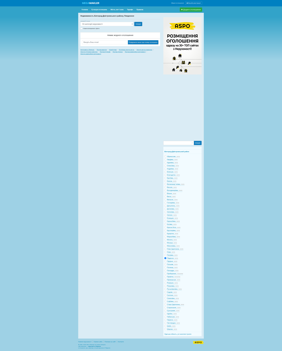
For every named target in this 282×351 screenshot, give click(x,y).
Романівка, (173, 286)
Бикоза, (171, 181)
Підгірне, (172, 261)
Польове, (172, 264)
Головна (85, 9)
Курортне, (172, 233)
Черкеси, (172, 320)
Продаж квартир (102, 50)
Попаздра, (172, 270)
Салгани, (172, 295)
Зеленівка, (172, 212)
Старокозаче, (174, 307)
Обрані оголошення (177, 3)
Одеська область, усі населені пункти (177, 334)
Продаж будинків (105, 52)
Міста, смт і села (117, 9)
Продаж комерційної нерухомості (135, 52)
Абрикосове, (173, 156)
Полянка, (172, 267)
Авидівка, (172, 159)
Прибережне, (175, 273)
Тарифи (130, 9)
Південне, (172, 258)
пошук (138, 24)
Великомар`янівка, (175, 184)
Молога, (172, 240)
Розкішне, (172, 283)
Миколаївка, (173, 246)
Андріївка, (172, 169)
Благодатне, (173, 175)
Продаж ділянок (118, 52)
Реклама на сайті (110, 342)
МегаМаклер (82, 346)
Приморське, (173, 280)
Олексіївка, (173, 166)
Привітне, (173, 277)
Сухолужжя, (173, 310)
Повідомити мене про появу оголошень (143, 42)
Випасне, (172, 199)
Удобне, (172, 314)
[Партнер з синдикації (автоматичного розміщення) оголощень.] (198, 342)
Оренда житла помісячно (144, 50)
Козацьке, (172, 218)
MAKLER (90, 3)
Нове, (171, 252)
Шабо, (171, 326)
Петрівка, (172, 255)
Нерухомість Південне (87, 50)
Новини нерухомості (84, 342)
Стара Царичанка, (175, 304)
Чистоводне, (173, 323)
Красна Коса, (173, 227)
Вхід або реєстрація (194, 3)
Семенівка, (173, 298)
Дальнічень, (173, 206)
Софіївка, (172, 301)
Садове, (172, 292)
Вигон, (171, 196)
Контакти (121, 342)
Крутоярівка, (173, 230)
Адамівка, (172, 162)
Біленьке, (172, 172)
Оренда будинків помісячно (89, 52)
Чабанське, (173, 317)
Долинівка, (173, 209)
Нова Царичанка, (175, 249)
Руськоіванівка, (174, 289)
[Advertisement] (179, 107)
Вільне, (171, 193)
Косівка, (172, 224)
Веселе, (172, 187)
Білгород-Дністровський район (176, 151)
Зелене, (172, 215)
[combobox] (178, 143)
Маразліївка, (173, 236)
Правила (139, 9)
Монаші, (172, 243)
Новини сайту (98, 342)
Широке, (172, 329)
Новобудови (113, 50)
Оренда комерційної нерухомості (90, 54)
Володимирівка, (174, 190)
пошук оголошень (100, 9)
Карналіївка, (173, 221)
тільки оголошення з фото (91, 28)
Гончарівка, (173, 203)
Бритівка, (172, 178)
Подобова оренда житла (126, 50)
